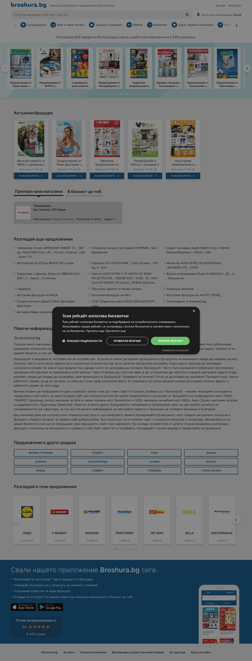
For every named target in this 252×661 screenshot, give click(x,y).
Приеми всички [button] (170, 341)
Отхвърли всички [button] (127, 341)
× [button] (193, 311)
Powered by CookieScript (175, 350)
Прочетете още (116, 331)
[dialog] (126, 330)
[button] (82, 341)
